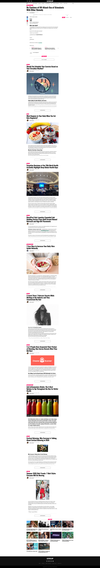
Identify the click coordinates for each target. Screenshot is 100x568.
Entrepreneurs (47, 3)
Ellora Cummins (32, 71)
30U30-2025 (65, 3)
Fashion (39, 3)
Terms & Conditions (48, 563)
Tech (51, 3)
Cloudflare (40, 42)
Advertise (43, 563)
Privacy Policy (54, 563)
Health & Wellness (56, 3)
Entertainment (35, 3)
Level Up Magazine (32, 12)
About (40, 563)
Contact (61, 3)
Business (43, 3)
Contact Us (59, 563)
